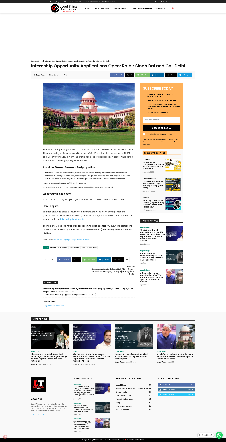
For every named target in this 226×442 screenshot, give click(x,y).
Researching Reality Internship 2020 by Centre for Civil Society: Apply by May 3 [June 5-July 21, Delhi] (113, 271)
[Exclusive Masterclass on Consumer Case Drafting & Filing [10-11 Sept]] (173, 184)
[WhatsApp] (171, 1)
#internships (74, 247)
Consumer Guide (149, 178)
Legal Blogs (145, 227)
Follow (190, 389)
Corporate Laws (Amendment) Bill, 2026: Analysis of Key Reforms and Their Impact (151, 256)
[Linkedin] (161, 1)
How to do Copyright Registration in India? (71, 239)
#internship (62, 247)
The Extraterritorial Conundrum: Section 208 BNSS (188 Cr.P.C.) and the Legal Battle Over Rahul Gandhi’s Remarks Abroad (152, 235)
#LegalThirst (92, 247)
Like (192, 384)
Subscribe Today (161, 128)
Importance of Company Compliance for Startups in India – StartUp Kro (153, 165)
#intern (53, 247)
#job (83, 247)
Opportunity (35, 61)
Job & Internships (48, 61)
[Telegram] (166, 1)
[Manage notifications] (5, 437)
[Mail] (163, 1)
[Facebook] (155, 1)
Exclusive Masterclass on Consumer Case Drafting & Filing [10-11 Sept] (153, 184)
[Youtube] (174, 1)
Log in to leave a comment (54, 306)
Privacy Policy (167, 134)
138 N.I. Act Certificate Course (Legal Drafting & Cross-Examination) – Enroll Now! (153, 203)
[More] (127, 259)
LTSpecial (147, 159)
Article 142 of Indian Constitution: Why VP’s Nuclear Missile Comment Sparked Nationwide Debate (152, 277)
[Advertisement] (113, 33)
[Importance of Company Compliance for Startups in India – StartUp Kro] (173, 165)
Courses (146, 198)
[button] (173, 8)
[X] (169, 1)
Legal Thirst (40, 75)
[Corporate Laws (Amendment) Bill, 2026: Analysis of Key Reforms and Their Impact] (174, 257)
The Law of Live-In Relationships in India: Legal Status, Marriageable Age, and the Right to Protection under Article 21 (49, 357)
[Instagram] (158, 1)
